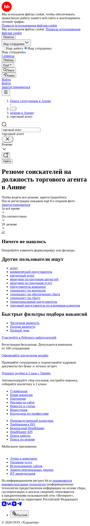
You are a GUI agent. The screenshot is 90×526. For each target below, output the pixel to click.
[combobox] (21, 130)
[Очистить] (7, 139)
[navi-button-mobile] (6, 92)
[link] (9, 70)
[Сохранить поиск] (6, 155)
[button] (6, 79)
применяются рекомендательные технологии (37, 482)
